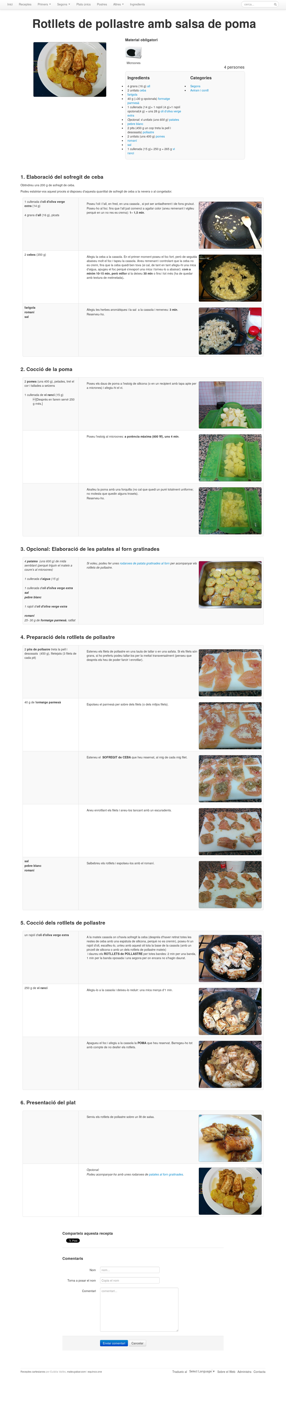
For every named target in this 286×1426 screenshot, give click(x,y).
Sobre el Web (226, 1371)
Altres (117, 4)
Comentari (89, 1291)
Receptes (25, 4)
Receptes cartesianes (33, 1371)
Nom (93, 1270)
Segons (62, 4)
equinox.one (95, 1371)
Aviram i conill (199, 90)
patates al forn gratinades (166, 1174)
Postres (102, 4)
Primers (43, 4)
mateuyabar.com (76, 1371)
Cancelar (137, 1343)
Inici (10, 4)
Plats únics (83, 4)
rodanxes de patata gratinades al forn (145, 563)
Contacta (259, 1371)
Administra (244, 1371)
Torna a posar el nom (81, 1280)
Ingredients (137, 4)
